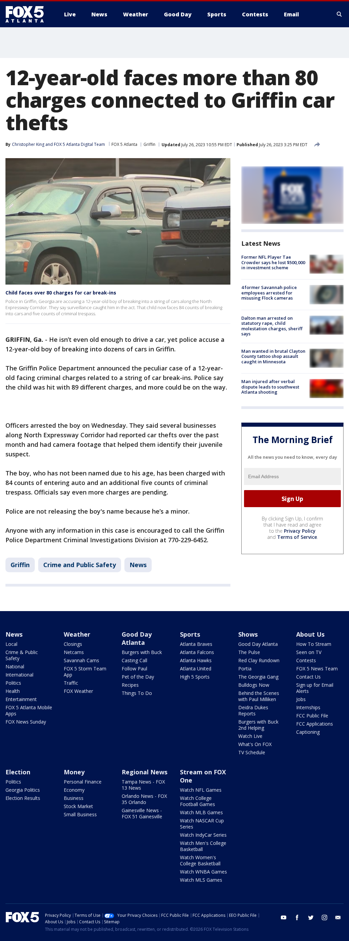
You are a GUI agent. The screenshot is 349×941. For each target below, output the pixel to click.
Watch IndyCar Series (203, 835)
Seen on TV (308, 652)
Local (11, 644)
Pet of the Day (138, 676)
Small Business (80, 814)
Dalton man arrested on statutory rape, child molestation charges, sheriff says (271, 326)
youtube (283, 917)
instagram (324, 917)
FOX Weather (78, 691)
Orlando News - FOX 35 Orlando (144, 799)
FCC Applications (314, 723)
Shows (248, 634)
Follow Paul (134, 668)
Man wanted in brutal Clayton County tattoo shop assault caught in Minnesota (273, 356)
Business (74, 798)
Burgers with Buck (142, 652)
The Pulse (249, 652)
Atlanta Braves (196, 644)
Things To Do (137, 693)
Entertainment (21, 699)
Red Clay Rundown (258, 660)
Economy (74, 790)
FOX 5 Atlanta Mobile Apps (28, 710)
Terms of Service (297, 537)
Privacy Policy (300, 531)
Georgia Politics (22, 790)
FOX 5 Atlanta (124, 144)
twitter (310, 917)
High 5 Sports (195, 676)
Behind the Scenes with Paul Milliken (258, 696)
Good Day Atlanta (137, 638)
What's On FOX (255, 744)
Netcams (74, 652)
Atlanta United (195, 668)
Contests (306, 660)
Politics (13, 683)
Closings (73, 644)
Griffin (149, 144)
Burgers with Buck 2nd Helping (258, 724)
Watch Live (250, 736)
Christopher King (28, 144)
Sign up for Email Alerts (314, 688)
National (14, 666)
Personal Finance (83, 781)
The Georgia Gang (258, 676)
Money (74, 772)
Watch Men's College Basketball (203, 846)
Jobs (301, 699)
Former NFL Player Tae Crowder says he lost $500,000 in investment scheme (273, 262)
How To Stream (313, 644)
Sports (190, 634)
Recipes (130, 685)
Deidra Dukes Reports (253, 710)
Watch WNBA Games (203, 871)
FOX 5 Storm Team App (85, 671)
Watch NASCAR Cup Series (202, 823)
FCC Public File (312, 715)
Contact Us (308, 676)
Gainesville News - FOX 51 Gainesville (142, 813)
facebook (297, 917)
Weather (77, 634)
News (138, 565)
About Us (310, 634)
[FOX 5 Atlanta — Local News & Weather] (27, 14)
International (19, 674)
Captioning (308, 732)
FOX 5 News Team (317, 668)
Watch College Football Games (197, 801)
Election (17, 772)
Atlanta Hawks (196, 660)
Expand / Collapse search (339, 14)
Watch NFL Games (201, 790)
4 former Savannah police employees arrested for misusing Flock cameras (269, 292)
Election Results (22, 798)
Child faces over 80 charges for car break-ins (60, 292)
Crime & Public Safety (21, 655)
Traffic (71, 683)
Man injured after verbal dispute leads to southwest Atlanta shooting (270, 386)
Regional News (144, 772)
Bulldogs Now (253, 685)
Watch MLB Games (201, 812)
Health (12, 691)
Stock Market (78, 806)
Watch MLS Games (201, 880)
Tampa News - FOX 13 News (143, 784)
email (338, 917)
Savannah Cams (81, 660)
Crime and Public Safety (79, 565)
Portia (245, 668)
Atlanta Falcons (197, 652)
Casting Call (134, 660)
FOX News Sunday (25, 721)
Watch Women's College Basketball (200, 860)
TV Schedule (251, 752)
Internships (308, 707)
